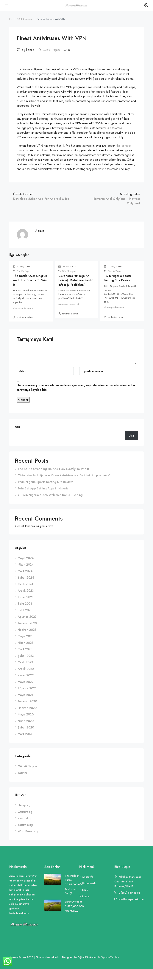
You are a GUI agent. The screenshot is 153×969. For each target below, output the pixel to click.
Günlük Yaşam (24, 19)
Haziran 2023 (27, 630)
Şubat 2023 (26, 656)
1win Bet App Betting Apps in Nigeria (43, 488)
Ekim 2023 (25, 604)
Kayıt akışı (25, 818)
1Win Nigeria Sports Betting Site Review (117, 278)
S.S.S (85, 890)
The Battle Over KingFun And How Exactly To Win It (30, 280)
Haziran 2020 (27, 708)
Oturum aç (25, 812)
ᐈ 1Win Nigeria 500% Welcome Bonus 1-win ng (50, 495)
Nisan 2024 (26, 564)
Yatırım (22, 773)
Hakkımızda (89, 883)
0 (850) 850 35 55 (129, 893)
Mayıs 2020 (26, 714)
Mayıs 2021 (25, 695)
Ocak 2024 (25, 584)
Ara (17, 426)
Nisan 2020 (26, 721)
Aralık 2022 (26, 669)
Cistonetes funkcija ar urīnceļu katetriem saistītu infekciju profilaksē (76, 280)
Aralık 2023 (26, 590)
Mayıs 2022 (26, 682)
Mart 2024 (25, 571)
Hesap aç (24, 805)
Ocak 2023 (25, 662)
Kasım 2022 (26, 675)
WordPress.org (28, 831)
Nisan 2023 (25, 643)
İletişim (86, 896)
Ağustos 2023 (27, 617)
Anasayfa (87, 877)
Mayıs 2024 (26, 558)
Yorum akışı (25, 825)
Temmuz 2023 (27, 623)
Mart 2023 (25, 649)
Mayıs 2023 (25, 636)
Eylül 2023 (25, 610)
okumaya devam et (23, 308)
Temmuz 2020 (27, 701)
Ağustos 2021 (27, 688)
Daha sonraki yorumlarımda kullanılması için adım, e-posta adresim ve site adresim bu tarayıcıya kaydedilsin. (76, 387)
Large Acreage (73, 901)
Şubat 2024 (26, 577)
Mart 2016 (25, 734)
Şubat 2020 (26, 727)
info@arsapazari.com (131, 899)
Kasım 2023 (26, 597)
